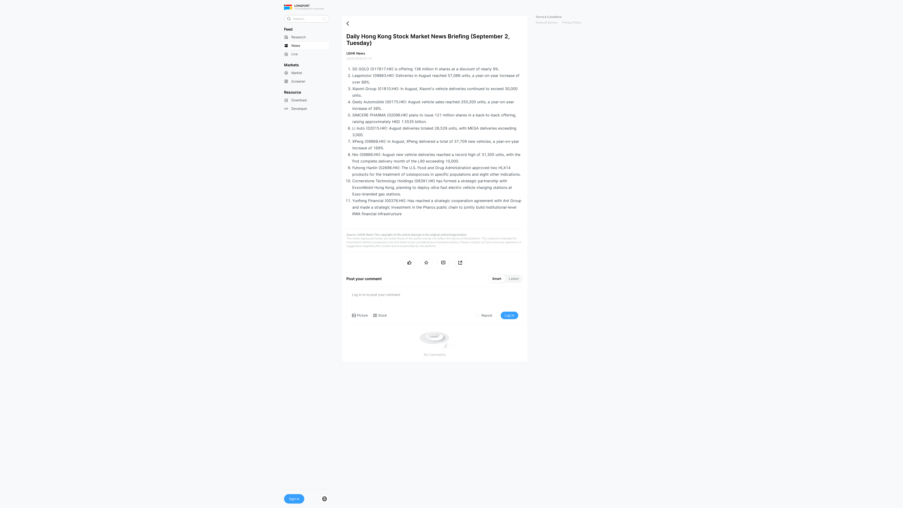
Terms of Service (546, 22)
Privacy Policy (571, 22)
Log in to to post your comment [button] (376, 295)
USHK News (365, 234)
